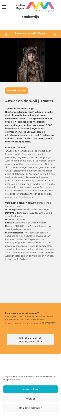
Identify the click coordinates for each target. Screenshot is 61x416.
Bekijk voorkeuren (30, 408)
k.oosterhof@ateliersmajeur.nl (21, 323)
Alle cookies (30, 389)
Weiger (30, 398)
